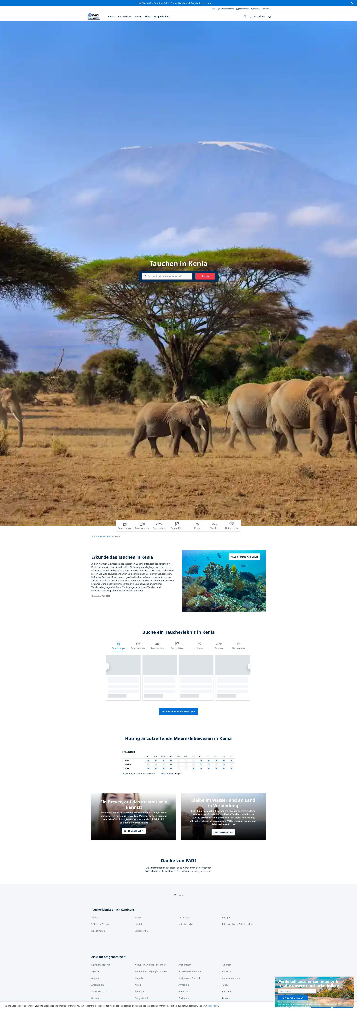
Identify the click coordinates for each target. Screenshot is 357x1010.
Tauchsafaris (157, 648)
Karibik (138, 924)
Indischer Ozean (100, 924)
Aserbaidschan (99, 991)
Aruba (225, 984)
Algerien (95, 971)
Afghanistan (184, 964)
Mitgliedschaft (162, 16)
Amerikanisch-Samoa (189, 971)
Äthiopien (140, 991)
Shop (147, 16)
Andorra (226, 971)
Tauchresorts (138, 648)
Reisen (138, 16)
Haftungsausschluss (201, 871)
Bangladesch (142, 998)
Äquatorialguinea (231, 978)
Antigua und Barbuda (189, 978)
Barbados (183, 998)
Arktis (138, 984)
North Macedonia (100, 964)
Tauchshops (118, 648)
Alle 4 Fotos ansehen (244, 556)
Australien (183, 991)
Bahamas (227, 991)
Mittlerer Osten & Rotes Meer (237, 924)
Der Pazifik (184, 917)
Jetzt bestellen (133, 830)
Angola (95, 978)
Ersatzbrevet (244, 9)
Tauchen (219, 648)
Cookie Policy (212, 1005)
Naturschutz (124, 16)
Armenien (183, 984)
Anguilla (139, 978)
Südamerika (141, 930)
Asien (138, 917)
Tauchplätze (177, 648)
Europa (226, 917)
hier (283, 1006)
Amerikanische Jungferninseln (151, 971)
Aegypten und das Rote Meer (150, 964)
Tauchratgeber (98, 536)
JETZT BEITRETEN (223, 832)
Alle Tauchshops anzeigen (178, 711)
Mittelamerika (185, 924)
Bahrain (95, 998)
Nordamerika (98, 930)
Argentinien (97, 984)
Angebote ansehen (201, 3)
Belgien (226, 998)
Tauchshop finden (227, 9)
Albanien (226, 964)
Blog (213, 9)
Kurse (111, 16)
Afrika (110, 536)
